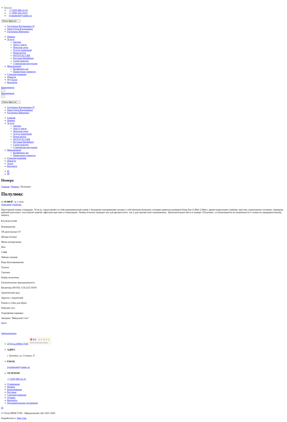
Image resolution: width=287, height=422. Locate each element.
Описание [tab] (6, 204)
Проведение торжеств (24, 71)
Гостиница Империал (18, 31)
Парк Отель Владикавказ (20, 29)
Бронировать (7, 87)
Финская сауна (20, 47)
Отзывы (11, 397)
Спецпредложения (16, 74)
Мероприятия (14, 66)
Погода (8, 7)
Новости (11, 77)
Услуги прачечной (22, 50)
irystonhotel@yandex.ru (20, 15)
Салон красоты (21, 61)
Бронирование (14, 389)
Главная (11, 118)
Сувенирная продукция (25, 63)
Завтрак (17, 42)
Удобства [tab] (16, 204)
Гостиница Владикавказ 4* (21, 26)
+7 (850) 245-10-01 (18, 13)
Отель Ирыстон (9, 21)
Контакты (12, 82)
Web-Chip (21, 418)
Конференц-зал (21, 69)
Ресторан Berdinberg (23, 58)
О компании (13, 384)
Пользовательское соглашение (22, 403)
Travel (14, 79)
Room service (19, 53)
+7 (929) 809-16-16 (18, 10)
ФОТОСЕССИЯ (21, 55)
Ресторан (11, 392)
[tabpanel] (143, 212)
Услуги (10, 39)
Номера (11, 36)
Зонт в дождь (20, 44)
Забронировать (8, 333)
